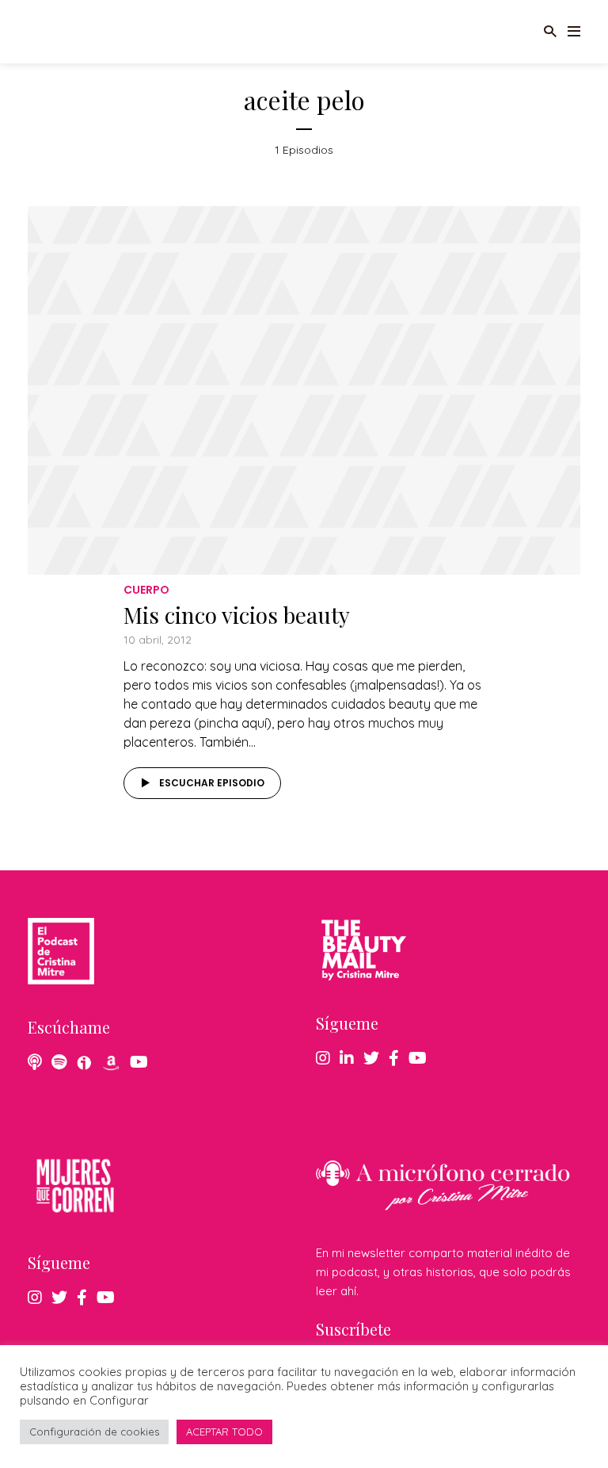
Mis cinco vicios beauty (237, 614)
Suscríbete (353, 1329)
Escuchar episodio (211, 782)
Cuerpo (146, 590)
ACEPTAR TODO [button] (224, 1431)
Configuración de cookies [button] (94, 1431)
